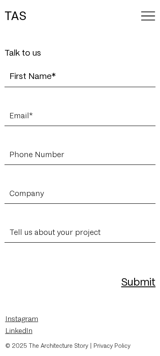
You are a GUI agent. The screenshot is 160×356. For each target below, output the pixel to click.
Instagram (21, 318)
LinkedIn (18, 330)
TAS (16, 15)
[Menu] (148, 16)
